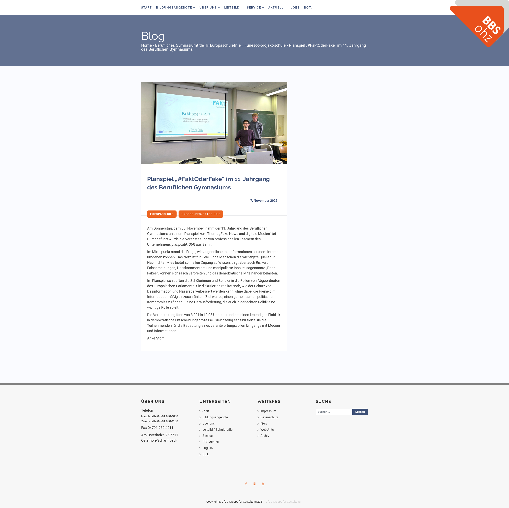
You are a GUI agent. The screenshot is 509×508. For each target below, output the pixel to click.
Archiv (264, 436)
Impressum (268, 411)
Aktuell (276, 7)
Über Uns (208, 7)
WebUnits (267, 429)
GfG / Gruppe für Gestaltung (283, 501)
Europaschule (222, 45)
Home (146, 45)
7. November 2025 (263, 200)
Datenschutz (269, 417)
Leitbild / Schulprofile (217, 429)
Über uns (208, 423)
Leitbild (232, 7)
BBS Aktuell (210, 442)
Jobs (295, 7)
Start (146, 7)
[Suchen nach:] (334, 412)
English (207, 448)
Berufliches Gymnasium (176, 45)
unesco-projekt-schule (266, 45)
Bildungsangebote (174, 7)
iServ (263, 423)
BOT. (308, 7)
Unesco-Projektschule (201, 214)
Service (254, 7)
